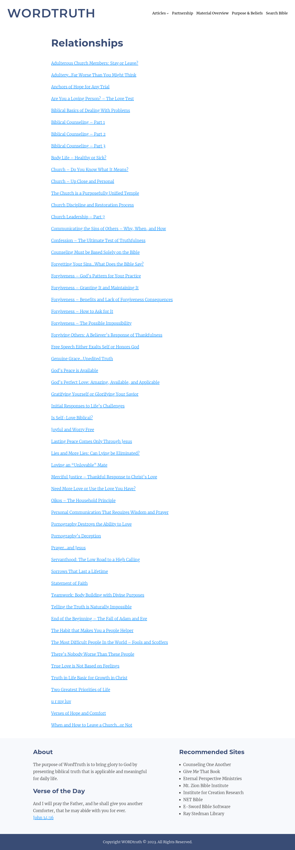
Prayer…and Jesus (68, 547)
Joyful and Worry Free (72, 429)
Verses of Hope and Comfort (78, 713)
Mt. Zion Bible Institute (205, 785)
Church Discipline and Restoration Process (92, 205)
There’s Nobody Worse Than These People (92, 654)
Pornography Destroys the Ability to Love (91, 524)
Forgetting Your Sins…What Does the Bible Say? (97, 264)
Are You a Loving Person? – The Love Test (92, 98)
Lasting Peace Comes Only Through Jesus (91, 441)
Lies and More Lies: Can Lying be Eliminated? (95, 453)
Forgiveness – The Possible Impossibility (91, 323)
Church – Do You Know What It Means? (89, 169)
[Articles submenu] (168, 13)
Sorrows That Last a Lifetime (79, 571)
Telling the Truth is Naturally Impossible (91, 606)
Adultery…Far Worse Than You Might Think (93, 75)
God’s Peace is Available (74, 370)
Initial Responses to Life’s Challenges (88, 405)
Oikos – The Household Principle (83, 500)
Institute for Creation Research (213, 792)
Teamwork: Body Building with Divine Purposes (97, 595)
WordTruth (51, 13)
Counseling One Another (207, 764)
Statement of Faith (69, 583)
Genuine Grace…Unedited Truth (82, 358)
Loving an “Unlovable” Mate (79, 465)
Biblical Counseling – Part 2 (78, 134)
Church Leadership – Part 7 (78, 216)
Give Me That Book (201, 771)
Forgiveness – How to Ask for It (82, 311)
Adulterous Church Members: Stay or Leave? (94, 63)
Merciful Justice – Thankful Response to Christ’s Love (104, 476)
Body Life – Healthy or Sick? (78, 157)
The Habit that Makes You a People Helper (92, 630)
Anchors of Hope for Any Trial (80, 86)
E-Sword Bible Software (206, 806)
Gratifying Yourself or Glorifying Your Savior (94, 394)
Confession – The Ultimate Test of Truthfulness (98, 240)
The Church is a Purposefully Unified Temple (95, 193)
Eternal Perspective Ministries (212, 778)
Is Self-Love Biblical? (72, 417)
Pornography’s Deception (76, 535)
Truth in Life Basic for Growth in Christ (89, 677)
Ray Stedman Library (203, 813)
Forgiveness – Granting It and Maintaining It (95, 287)
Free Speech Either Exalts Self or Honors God (95, 346)
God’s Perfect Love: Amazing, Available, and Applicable (105, 382)
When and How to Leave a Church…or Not (91, 725)
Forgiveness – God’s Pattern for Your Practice (96, 275)
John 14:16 (43, 817)
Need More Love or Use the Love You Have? (93, 488)
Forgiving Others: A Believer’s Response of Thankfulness (106, 335)
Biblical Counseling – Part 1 (78, 122)
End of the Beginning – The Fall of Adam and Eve (99, 618)
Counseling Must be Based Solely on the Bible (95, 252)
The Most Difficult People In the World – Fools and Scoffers (109, 642)
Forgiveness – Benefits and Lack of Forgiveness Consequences (112, 299)
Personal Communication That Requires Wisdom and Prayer (110, 512)
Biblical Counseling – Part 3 (78, 145)
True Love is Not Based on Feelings (85, 666)
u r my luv (61, 701)
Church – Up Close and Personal (82, 181)
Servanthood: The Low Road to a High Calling (95, 559)
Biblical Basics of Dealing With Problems (90, 110)
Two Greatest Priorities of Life (80, 689)
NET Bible (193, 799)
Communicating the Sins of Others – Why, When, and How (108, 228)
